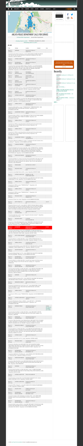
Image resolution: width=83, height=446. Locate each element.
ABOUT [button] (54, 9)
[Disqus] (30, 424)
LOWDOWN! (27, 9)
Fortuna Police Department (23, 37)
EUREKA (8, 6)
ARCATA (12, 6)
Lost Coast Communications (16, 442)
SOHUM (25, 6)
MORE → (56, 102)
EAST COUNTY (30, 6)
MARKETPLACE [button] (48, 9)
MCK (21, 6)
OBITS (22, 9)
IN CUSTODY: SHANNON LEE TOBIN (48, 308)
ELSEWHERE (42, 9)
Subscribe (64, 66)
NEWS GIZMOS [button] (16, 9)
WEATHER (36, 9)
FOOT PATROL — (62, 87)
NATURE (32, 9)
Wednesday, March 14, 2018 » (30, 42)
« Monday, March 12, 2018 (21, 41)
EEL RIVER (17, 6)
